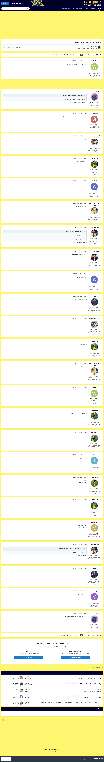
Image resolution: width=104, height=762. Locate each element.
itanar (95, 455)
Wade (95, 61)
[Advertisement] (73, 27)
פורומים (99, 8)
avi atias (95, 181)
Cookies (47, 749)
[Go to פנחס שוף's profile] (94, 416)
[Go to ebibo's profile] (94, 302)
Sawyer (95, 46)
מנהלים (86, 8)
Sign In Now (29, 657)
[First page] (101, 55)
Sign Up (5, 3)
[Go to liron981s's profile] (94, 164)
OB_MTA (95, 477)
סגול (18, 696)
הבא (64, 54)
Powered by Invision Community (52, 753)
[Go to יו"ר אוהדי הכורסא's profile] (94, 141)
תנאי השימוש (81, 760)
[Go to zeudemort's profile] (21, 684)
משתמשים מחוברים (77, 8)
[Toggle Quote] (84, 95)
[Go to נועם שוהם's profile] (21, 703)
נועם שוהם (97, 704)
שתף (17, 47)
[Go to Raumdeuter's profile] (94, 233)
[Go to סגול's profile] (21, 696)
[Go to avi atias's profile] (94, 186)
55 (69, 696)
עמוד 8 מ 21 (55, 54)
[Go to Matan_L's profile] (94, 596)
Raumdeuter (95, 227)
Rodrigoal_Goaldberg (94, 204)
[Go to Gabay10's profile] (94, 119)
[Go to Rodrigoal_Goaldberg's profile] (94, 210)
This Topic (9, 8)
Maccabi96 (94, 522)
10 (76, 54)
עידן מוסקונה (95, 91)
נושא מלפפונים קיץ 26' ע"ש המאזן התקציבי (90, 683)
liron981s (95, 158)
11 (73, 54)
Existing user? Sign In (16, 3)
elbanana (16, 689)
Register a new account (75, 657)
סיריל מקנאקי (97, 691)
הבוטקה (86, 704)
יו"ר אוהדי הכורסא (94, 136)
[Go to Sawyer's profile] (99, 47)
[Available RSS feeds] (3, 720)
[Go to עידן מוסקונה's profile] (94, 97)
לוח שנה (93, 8)
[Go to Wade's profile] (94, 66)
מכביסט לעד (68, 95)
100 (68, 683)
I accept (5, 759)
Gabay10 (95, 113)
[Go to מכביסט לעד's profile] (94, 257)
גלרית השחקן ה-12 (66, 8)
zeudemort (98, 678)
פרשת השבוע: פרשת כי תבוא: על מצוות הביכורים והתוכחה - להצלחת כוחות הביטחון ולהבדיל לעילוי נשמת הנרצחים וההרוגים (71, 702)
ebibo (95, 296)
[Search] (3, 8)
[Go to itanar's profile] (94, 460)
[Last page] (61, 55)
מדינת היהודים (81, 48)
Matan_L (95, 591)
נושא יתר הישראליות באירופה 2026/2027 (90, 696)
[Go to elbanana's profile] (21, 690)
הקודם (97, 54)
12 (70, 54)
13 (67, 54)
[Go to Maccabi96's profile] (94, 528)
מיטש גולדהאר (97, 677)
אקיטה (98, 684)
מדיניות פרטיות (55, 749)
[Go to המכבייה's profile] (21, 677)
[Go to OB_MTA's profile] (94, 483)
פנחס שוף (94, 410)
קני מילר (99, 689)
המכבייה (17, 676)
